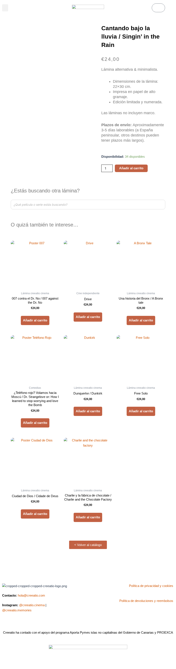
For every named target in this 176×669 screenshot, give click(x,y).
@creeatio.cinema (32, 605)
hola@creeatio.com (31, 595)
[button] (5, 7)
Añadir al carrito (131, 168)
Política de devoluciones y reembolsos (146, 601)
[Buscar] (160, 204)
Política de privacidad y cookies (151, 586)
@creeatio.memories (17, 610)
